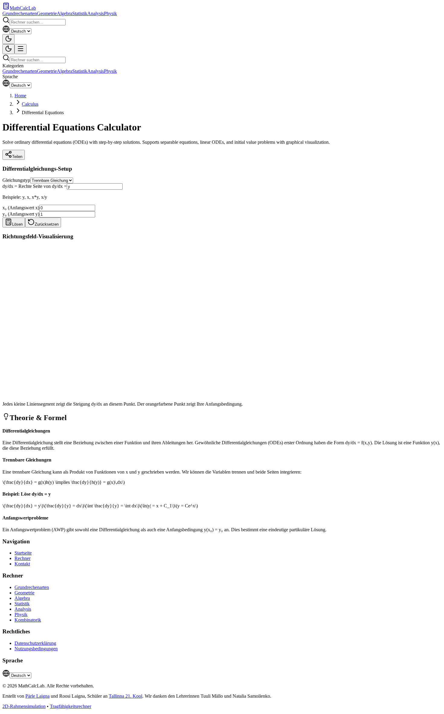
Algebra (64, 13)
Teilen (17, 156)
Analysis (95, 13)
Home (20, 95)
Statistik (79, 13)
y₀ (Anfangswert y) (20, 214)
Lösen (17, 224)
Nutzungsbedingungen (36, 648)
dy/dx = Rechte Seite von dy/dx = (34, 186)
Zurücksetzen (47, 224)
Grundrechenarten (19, 13)
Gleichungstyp (16, 180)
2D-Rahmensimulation (24, 706)
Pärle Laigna (37, 696)
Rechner (22, 558)
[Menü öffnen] (20, 49)
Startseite (23, 552)
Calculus (30, 104)
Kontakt (22, 563)
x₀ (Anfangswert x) (20, 207)
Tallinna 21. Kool (125, 696)
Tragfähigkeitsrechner (70, 706)
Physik (110, 13)
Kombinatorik (27, 619)
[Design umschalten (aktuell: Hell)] (8, 39)
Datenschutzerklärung (35, 643)
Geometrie (47, 13)
